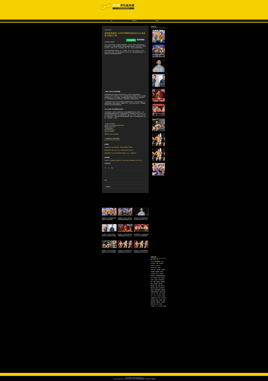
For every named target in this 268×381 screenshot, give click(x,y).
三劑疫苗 (158, 269)
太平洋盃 (160, 306)
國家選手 (158, 302)
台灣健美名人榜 (154, 298)
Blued (154, 259)
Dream (162, 261)
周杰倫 (156, 300)
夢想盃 (160, 304)
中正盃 (156, 273)
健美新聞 (155, 283)
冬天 (154, 293)
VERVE (159, 267)
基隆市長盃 (153, 304)
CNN (157, 259)
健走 (156, 285)
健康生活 (158, 281)
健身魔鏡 (163, 289)
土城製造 (163, 302)
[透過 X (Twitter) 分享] (108, 167)
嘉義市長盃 (153, 302)
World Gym (153, 269)
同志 (159, 298)
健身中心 (163, 285)
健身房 (156, 287)
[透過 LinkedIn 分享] (112, 167)
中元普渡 (153, 273)
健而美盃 (153, 285)
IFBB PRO (161, 263)
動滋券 (163, 293)
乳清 (159, 277)
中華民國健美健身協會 (160, 275)
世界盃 (161, 271)
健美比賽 (160, 283)
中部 (152, 277)
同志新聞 (153, 300)
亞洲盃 (156, 279)
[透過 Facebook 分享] (105, 167)
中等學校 (161, 273)
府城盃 (164, 306)
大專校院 (153, 306)
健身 (159, 285)
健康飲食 (163, 281)
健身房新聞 (161, 287)
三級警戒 (163, 269)
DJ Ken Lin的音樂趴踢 (155, 261)
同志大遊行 (163, 298)
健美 (152, 283)
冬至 (157, 293)
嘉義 (164, 300)
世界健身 (153, 271)
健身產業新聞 (107, 163)
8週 (151, 259)
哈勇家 (160, 300)
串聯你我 (155, 277)
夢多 (157, 304)
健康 (154, 281)
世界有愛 (157, 271)
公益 (152, 293)
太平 (156, 306)
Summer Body (154, 267)
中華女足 (153, 275)
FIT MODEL (153, 263)
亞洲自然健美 (161, 279)
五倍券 (152, 279)
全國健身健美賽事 (155, 291)
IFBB (157, 263)
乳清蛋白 (163, 277)
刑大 (160, 293)
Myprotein (158, 265)
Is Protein (153, 265)
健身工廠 (153, 287)
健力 (152, 281)
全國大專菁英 (162, 291)
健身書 (152, 289)
